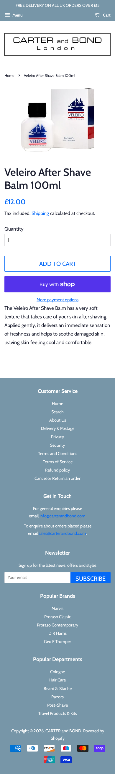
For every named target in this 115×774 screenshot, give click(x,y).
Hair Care (57, 680)
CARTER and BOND (63, 730)
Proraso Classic (57, 616)
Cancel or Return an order (57, 478)
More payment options (57, 299)
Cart (106, 15)
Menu (17, 15)
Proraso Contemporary (57, 625)
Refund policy (57, 470)
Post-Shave (57, 705)
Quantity (14, 229)
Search (57, 411)
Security (57, 445)
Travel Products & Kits (57, 713)
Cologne (57, 671)
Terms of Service (58, 461)
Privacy (57, 436)
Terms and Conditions (57, 453)
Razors (57, 696)
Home (9, 75)
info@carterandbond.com (63, 516)
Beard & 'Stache (58, 688)
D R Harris (57, 633)
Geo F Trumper (57, 641)
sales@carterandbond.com (62, 533)
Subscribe (90, 578)
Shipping (40, 213)
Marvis (57, 608)
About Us (57, 420)
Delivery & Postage (57, 428)
